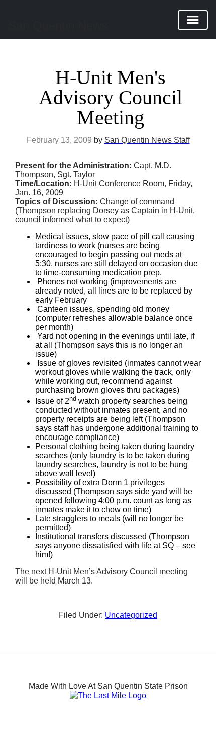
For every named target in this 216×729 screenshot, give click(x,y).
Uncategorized (131, 615)
